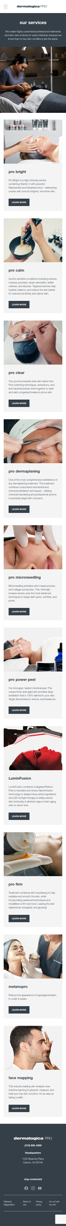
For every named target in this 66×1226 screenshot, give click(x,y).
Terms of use (27, 1203)
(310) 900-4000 (33, 1146)
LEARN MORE (19, 203)
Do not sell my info (54, 1203)
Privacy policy (39, 1203)
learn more (19, 1010)
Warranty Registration (9, 1203)
